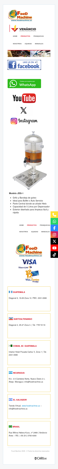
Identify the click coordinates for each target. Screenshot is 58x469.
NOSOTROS (17, 44)
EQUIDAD (28, 44)
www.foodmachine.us (31, 405)
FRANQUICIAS (38, 36)
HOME (15, 36)
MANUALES (39, 44)
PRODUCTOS (25, 36)
